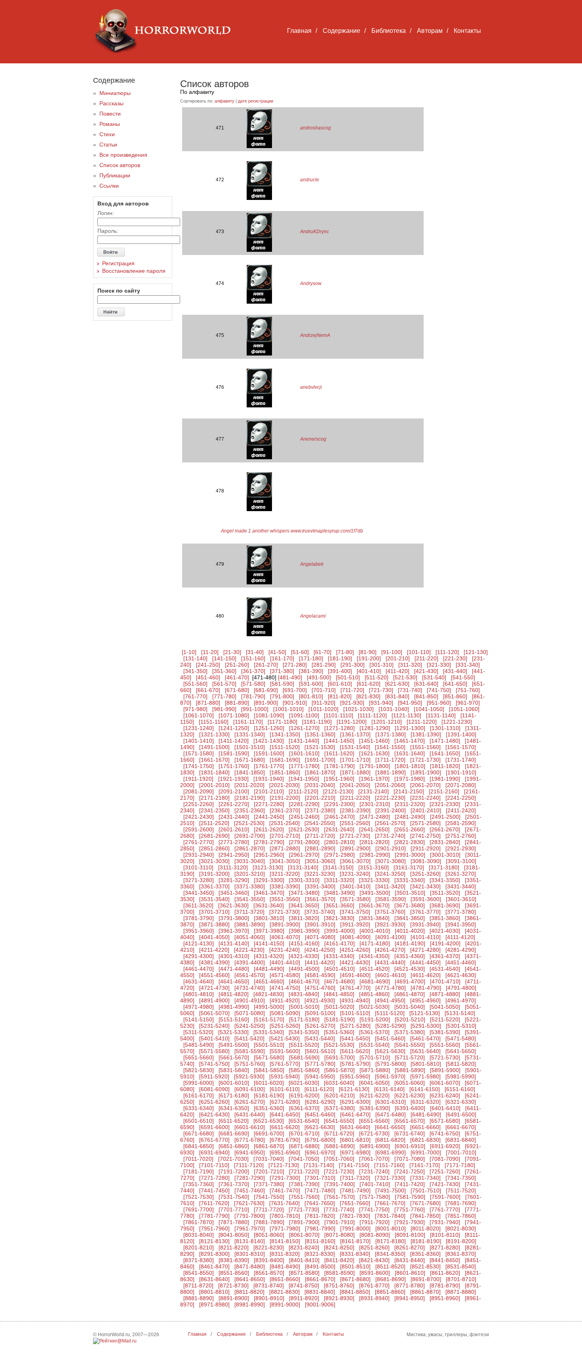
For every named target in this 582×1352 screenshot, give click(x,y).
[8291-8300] (214, 1254)
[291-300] (352, 665)
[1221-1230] (456, 722)
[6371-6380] (339, 1108)
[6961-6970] (320, 1152)
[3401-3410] (355, 886)
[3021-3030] (214, 861)
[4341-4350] (374, 956)
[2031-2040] (319, 785)
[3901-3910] (320, 924)
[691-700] (295, 690)
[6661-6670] (460, 1127)
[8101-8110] (445, 1235)
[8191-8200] (461, 1241)
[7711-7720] (269, 1209)
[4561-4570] (249, 975)
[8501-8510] (355, 1266)
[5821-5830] (198, 1070)
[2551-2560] (355, 823)
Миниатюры (115, 93)
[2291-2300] (339, 804)
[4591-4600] (355, 975)
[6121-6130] (354, 1089)
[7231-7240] (374, 1171)
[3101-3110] (198, 867)
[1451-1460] (374, 741)
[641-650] (455, 684)
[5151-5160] (234, 1019)
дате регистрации (255, 101)
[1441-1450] (339, 741)
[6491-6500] (461, 1114)
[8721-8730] (233, 1285)
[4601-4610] (390, 975)
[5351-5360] (339, 1032)
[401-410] (369, 671)
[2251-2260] (198, 804)
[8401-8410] (304, 1260)
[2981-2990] (374, 855)
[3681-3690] (445, 905)
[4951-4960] (425, 1000)
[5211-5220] (445, 1019)
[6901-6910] (410, 1146)
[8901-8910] (269, 1298)
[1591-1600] (269, 753)
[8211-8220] (234, 1247)
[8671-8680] (355, 1279)
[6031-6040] (339, 1083)
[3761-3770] (425, 912)
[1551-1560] (425, 747)
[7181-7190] (198, 1171)
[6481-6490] (426, 1114)
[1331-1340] (249, 734)
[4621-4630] (460, 975)
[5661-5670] (234, 1057)
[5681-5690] (304, 1057)
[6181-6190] (269, 1095)
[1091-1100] (304, 715)
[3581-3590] (390, 899)
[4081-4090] (355, 937)
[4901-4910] (249, 1000)
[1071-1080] (234, 715)
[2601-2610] (234, 829)
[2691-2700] (249, 836)
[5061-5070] (214, 1013)
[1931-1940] (268, 779)
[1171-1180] (282, 722)
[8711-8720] (198, 1285)
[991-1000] (254, 709)
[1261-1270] (304, 728)
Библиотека (388, 30)
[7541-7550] (269, 1197)
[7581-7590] (410, 1197)
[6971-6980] (355, 1152)
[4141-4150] (269, 943)
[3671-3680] (409, 905)
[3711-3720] (249, 912)
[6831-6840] (460, 1140)
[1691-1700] (320, 760)
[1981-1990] (445, 779)
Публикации (114, 175)
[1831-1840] (214, 772)
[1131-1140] (441, 715)
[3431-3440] (460, 886)
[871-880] (208, 703)
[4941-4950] (390, 1000)
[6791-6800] (320, 1140)
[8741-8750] (304, 1285)
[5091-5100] (320, 1013)
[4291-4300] (198, 956)
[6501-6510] (198, 1121)
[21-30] (232, 652)
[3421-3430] (425, 886)
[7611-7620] (214, 1203)
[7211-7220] (304, 1171)
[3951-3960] (198, 931)
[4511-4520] (374, 969)
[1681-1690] (285, 760)
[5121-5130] (424, 1013)
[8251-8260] (374, 1247)
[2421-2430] (198, 817)
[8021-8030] (460, 1228)
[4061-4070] (285, 937)
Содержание (341, 30)
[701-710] (324, 690)
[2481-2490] (410, 817)
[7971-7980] (285, 1228)
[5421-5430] (284, 1038)
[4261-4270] (390, 950)
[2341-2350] (214, 810)
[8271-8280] (445, 1247)
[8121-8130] (214, 1241)
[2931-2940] (198, 855)
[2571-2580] (425, 823)
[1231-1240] (198, 728)
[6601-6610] (249, 1127)
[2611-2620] (269, 829)
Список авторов (119, 165)
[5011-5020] (339, 1007)
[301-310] (381, 665)
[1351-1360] (320, 734)
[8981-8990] (249, 1304)
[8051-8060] (269, 1235)
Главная (299, 30)
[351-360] (224, 671)
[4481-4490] (269, 969)
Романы (109, 124)
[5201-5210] (410, 1019)
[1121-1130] (406, 715)
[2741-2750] (425, 836)
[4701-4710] (445, 981)
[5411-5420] (249, 1038)
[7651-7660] (355, 1203)
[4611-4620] (426, 975)
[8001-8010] (390, 1228)
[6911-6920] (445, 1146)
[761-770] (195, 696)
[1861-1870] (320, 772)
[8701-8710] (461, 1279)
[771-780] (224, 696)
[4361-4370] (445, 956)
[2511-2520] (214, 823)
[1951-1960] (339, 779)
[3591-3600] (426, 899)
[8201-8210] (198, 1247)
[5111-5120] (390, 1013)
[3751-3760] (390, 912)
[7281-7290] (249, 1178)
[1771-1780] (304, 766)
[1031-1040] (393, 709)
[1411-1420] (234, 741)
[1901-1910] (461, 772)
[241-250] (208, 665)
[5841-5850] (269, 1070)
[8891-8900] (234, 1298)
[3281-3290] (234, 880)
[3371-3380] (249, 886)
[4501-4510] (339, 969)
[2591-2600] (198, 829)
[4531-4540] (445, 969)
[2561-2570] (390, 823)
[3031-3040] (249, 861)
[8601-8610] (410, 1273)
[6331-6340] (198, 1108)
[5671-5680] (269, 1057)
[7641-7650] (319, 1203)
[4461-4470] (198, 969)
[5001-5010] (304, 1007)
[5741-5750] (214, 1064)
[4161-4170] (339, 943)
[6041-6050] (374, 1083)
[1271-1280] (339, 728)
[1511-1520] (285, 747)
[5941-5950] (319, 1076)
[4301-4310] (234, 956)
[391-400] (340, 671)
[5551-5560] (445, 1045)
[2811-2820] (374, 842)
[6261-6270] (249, 1102)
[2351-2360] (249, 810)
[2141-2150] (409, 791)
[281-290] (324, 665)
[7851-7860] (460, 1216)
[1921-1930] (233, 779)
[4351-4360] (409, 956)
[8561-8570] (269, 1273)
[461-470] (237, 677)
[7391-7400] (339, 1184)
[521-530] (405, 677)
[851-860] (455, 696)
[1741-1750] (198, 766)
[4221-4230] (249, 950)
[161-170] (282, 658)
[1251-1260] (269, 728)
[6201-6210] (339, 1095)
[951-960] (439, 703)
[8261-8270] (409, 1247)
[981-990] (224, 709)
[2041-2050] (355, 785)
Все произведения (123, 155)
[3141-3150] (338, 867)
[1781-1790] (339, 766)
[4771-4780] (390, 988)
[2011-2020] (249, 785)
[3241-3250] (390, 874)
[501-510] (348, 677)
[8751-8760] (339, 1285)
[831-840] (397, 696)
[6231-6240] (445, 1095)
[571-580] (253, 684)
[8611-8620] (445, 1273)
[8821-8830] (284, 1292)
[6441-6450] (285, 1114)
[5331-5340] (268, 1032)
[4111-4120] (460, 937)
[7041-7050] (304, 1159)
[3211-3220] (285, 874)
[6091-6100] (249, 1089)
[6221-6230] (409, 1095)
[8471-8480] (249, 1266)
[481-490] (290, 677)
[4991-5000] (269, 1007)
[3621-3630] (233, 905)
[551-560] (195, 684)
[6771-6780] (249, 1140)
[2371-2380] (320, 810)
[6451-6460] (320, 1114)
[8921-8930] (339, 1298)
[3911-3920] (355, 924)
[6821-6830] (425, 1140)
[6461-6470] (355, 1114)
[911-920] (323, 703)
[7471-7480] (320, 1190)
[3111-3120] (233, 867)
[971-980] (195, 709)
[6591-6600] (214, 1127)
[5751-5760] (249, 1064)
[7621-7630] (249, 1203)
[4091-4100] (390, 937)
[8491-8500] (320, 1266)
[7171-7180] (460, 1165)
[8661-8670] (320, 1279)
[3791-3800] (234, 918)
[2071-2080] (460, 785)
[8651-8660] (285, 1279)
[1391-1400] (461, 734)
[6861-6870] (269, 1146)
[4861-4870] (409, 994)
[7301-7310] (320, 1178)
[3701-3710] (214, 912)
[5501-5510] (269, 1045)
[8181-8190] (426, 1241)
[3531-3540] (214, 899)
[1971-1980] (409, 779)
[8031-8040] (198, 1235)
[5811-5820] (461, 1064)
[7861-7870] (198, 1222)
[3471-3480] (304, 893)
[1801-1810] (410, 766)
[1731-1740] (460, 760)
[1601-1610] (304, 753)
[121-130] (476, 652)
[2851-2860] (214, 848)
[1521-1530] (319, 747)
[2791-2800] (304, 842)
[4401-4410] (285, 962)
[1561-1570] (460, 747)
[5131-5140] (460, 1013)
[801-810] (311, 696)
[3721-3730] (284, 912)
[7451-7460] (249, 1190)
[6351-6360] (269, 1108)
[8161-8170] (355, 1241)
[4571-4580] (285, 975)
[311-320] (410, 665)
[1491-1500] (214, 747)
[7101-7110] (214, 1165)
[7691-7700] (198, 1209)
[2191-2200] (285, 798)
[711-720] (352, 690)
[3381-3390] (285, 886)
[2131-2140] (373, 791)
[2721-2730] (355, 836)
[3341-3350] (445, 880)
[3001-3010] (445, 855)
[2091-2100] (234, 791)
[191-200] (369, 658)
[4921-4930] (319, 1000)
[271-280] (295, 665)
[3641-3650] (304, 905)
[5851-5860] (304, 1070)
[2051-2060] (390, 785)
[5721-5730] (445, 1057)
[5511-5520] (304, 1045)
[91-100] (391, 652)
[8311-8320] (285, 1254)
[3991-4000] (339, 931)
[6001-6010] (234, 1083)
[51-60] (300, 652)
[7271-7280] (214, 1178)
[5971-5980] (425, 1076)
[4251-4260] (355, 950)
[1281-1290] (374, 728)
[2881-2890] (320, 848)
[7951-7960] (214, 1228)
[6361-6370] (304, 1108)
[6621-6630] (319, 1127)
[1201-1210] (386, 722)
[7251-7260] (445, 1171)
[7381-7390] (304, 1184)
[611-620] (368, 684)
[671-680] (237, 690)
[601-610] (340, 684)
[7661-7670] (390, 1203)
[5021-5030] (374, 1007)
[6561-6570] (409, 1121)
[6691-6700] (269, 1133)
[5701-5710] (374, 1057)
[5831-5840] (234, 1070)
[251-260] (237, 665)
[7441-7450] (214, 1190)
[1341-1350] (285, 734)
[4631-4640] (198, 981)
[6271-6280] (285, 1102)
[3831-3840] (374, 918)
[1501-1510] (249, 747)
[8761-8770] (374, 1285)
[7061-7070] (374, 1159)
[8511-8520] (390, 1266)
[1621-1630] (374, 753)
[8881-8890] (198, 1298)
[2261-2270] (234, 804)
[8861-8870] (425, 1292)
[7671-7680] (425, 1203)
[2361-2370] (285, 810)
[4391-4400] (249, 962)
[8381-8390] (234, 1260)
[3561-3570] (320, 899)
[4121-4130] (198, 943)
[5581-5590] (249, 1051)
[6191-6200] (304, 1095)
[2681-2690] (214, 836)
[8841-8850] (355, 1292)
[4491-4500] (304, 969)
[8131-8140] (249, 1241)
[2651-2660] (409, 829)
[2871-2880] (285, 848)
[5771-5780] (320, 1064)
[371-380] (282, 671)
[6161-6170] (198, 1095)
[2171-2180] (214, 798)
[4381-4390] (214, 962)
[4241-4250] (319, 950)
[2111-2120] (303, 791)
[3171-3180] (444, 867)
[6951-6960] (285, 1152)
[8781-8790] (445, 1285)
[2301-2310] (374, 804)
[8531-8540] (460, 1266)
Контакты (467, 30)
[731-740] (410, 690)
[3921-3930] (390, 924)
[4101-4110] (426, 937)
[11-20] (210, 652)
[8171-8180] (390, 1241)
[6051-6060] (409, 1083)
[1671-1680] (249, 760)
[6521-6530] (268, 1121)
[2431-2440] (234, 817)
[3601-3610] (461, 899)
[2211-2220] (355, 798)
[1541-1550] (390, 747)
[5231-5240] (214, 1026)
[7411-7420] (410, 1184)
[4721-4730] (214, 988)
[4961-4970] (460, 1000)
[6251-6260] (214, 1102)
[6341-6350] (234, 1108)
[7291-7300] (285, 1178)
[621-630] (397, 684)
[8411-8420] (339, 1260)
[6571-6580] (445, 1121)
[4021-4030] (445, 931)
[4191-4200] (445, 943)
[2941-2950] (234, 855)
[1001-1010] (288, 709)
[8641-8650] (249, 1279)
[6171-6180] (234, 1095)
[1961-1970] (374, 779)
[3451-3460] (234, 893)
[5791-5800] (390, 1064)
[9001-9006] (320, 1304)
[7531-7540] (234, 1197)
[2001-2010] (214, 785)
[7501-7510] (426, 1190)
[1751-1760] (234, 766)
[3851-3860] (445, 918)
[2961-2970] (304, 855)
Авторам (430, 30)
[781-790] (253, 696)
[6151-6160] (460, 1089)
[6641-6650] (390, 1127)
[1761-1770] (269, 766)
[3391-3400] (320, 886)
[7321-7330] (390, 1178)
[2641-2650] (374, 829)
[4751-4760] (320, 988)
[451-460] (208, 677)
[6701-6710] (304, 1133)
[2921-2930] (460, 848)
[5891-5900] (445, 1070)
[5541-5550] (409, 1045)
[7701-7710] (234, 1209)
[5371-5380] (409, 1032)
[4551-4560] (214, 975)
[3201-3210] (249, 874)
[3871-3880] (214, 924)
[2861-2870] (249, 848)
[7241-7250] (409, 1171)
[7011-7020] (198, 1159)
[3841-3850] (409, 918)
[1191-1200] (352, 722)
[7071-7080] (409, 1159)
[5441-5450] (355, 1038)
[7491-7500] (390, 1190)
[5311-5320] (198, 1032)
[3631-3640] (268, 905)
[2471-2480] (374, 817)
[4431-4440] (390, 962)
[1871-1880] (355, 772)
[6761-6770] (214, 1140)
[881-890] (237, 703)
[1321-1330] (214, 734)
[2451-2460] (304, 817)
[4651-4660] (269, 981)
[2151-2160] (444, 791)
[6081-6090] (214, 1089)
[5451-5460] (390, 1038)
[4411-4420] (320, 962)
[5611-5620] (355, 1051)
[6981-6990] (390, 1152)
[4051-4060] (249, 937)
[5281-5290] (390, 1026)
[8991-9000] (285, 1304)
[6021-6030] (304, 1083)
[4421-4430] (355, 962)
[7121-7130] (283, 1165)
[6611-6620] (285, 1127)
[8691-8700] (426, 1279)
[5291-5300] (426, 1026)
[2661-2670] (445, 829)
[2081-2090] (198, 791)
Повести (110, 113)
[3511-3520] (445, 893)
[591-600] (311, 684)
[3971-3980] (269, 931)
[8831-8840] (319, 1292)
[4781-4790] (426, 988)
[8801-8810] (214, 1292)
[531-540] (434, 677)
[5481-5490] (198, 1045)
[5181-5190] (339, 1019)
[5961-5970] (390, 1076)
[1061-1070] (198, 715)
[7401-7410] (374, 1184)
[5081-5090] (285, 1013)
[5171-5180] (304, 1019)
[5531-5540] (374, 1045)
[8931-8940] (374, 1298)
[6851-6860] (234, 1146)
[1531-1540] (355, 747)
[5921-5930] (249, 1076)
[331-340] (468, 665)
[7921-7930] (409, 1222)
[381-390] (311, 671)
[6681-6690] (234, 1133)
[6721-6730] (374, 1133)
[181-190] (340, 658)
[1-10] (189, 652)
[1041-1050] (429, 709)
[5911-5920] (214, 1076)
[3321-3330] (374, 880)
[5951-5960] (355, 1076)
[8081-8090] (374, 1235)
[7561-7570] (339, 1197)
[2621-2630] (304, 829)
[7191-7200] (234, 1171)
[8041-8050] (234, 1235)
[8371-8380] (198, 1260)
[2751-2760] (460, 836)
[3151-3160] (373, 867)
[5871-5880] (374, 1070)
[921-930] (352, 703)
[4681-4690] (374, 981)
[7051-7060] (339, 1159)
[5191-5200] (374, 1019)
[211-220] (426, 658)
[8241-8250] (339, 1247)
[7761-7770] (445, 1209)
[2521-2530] (249, 823)
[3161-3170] (409, 867)
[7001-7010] (461, 1152)
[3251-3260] (425, 874)
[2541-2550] (319, 823)
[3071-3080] (390, 861)
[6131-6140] (389, 1089)
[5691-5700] (339, 1057)
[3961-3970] (234, 931)
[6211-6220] (374, 1095)
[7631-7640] (284, 1203)
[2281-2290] (304, 804)
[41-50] (277, 652)
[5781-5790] (355, 1064)
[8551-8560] (234, 1273)
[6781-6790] (285, 1140)
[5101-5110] (355, 1013)
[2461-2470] (339, 817)
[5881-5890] (410, 1070)
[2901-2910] (390, 848)
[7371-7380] (269, 1184)
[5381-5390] (445, 1032)
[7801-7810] (285, 1216)
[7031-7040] (268, 1159)
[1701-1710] (355, 760)
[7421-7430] (445, 1184)
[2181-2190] (249, 798)
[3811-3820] (304, 918)
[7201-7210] (269, 1171)
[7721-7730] (304, 1209)
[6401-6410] (445, 1108)
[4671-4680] (339, 981)
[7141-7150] (354, 1165)
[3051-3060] (320, 861)
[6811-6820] (390, 1140)
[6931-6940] (214, 1152)
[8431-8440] (409, 1260)
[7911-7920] (374, 1222)
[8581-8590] (339, 1273)
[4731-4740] (249, 988)
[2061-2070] (425, 785)
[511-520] (376, 677)
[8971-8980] (214, 1304)
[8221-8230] (268, 1247)
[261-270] (266, 665)
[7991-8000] (355, 1228)
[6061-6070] (445, 1083)
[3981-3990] (304, 931)
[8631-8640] (214, 1279)
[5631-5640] (425, 1051)
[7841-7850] (425, 1216)
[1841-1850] (249, 772)
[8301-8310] (249, 1254)
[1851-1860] (285, 772)
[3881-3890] (249, 924)
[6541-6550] (339, 1121)
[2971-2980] (339, 855)
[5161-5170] (269, 1019)
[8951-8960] (445, 1298)
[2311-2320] (410, 804)
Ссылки (109, 186)
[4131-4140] (234, 943)
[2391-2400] (390, 810)
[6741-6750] (445, 1133)
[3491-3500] (374, 893)
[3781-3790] (198, 918)
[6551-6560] (374, 1121)
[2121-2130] (338, 791)
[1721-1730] (425, 760)
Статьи (108, 144)
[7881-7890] (269, 1222)
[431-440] (455, 671)
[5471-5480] (460, 1038)
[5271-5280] (355, 1026)
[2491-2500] (445, 817)
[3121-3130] (268, 867)
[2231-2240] (425, 798)
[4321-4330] (304, 956)
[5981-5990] (460, 1076)
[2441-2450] (269, 817)
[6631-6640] (355, 1127)
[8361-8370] (460, 1254)
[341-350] (195, 671)
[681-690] (266, 690)
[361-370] (253, 671)
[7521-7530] (198, 1197)
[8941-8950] (409, 1298)
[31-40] (255, 652)
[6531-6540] (304, 1121)
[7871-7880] (234, 1222)
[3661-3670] (374, 905)
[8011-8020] (426, 1228)
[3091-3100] (461, 861)
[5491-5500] (234, 1045)
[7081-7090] (445, 1159)
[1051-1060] (464, 709)
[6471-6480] (390, 1114)
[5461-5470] (425, 1038)
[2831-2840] (445, 842)
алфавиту (224, 101)
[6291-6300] (355, 1102)
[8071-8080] (339, 1235)
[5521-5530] (339, 1045)
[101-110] (419, 652)
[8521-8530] (425, 1266)
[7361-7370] (234, 1184)
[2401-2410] (426, 810)
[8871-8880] (460, 1292)
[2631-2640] (339, 829)
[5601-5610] (320, 1051)
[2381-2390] (355, 810)
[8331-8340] (355, 1254)
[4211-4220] (214, 950)
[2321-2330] (445, 804)
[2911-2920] (426, 848)
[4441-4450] (425, 962)
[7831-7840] (390, 1216)
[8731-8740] (268, 1285)
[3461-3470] (269, 893)
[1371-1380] (390, 734)
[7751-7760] (409, 1209)
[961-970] (468, 703)
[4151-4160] (304, 943)
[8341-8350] (390, 1254)
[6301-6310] (390, 1102)
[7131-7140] (319, 1165)
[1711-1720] (390, 760)
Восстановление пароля (133, 271)
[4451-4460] (460, 962)
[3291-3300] (269, 880)
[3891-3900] (285, 924)
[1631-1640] (409, 753)
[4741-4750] (285, 988)
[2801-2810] (339, 842)
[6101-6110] (285, 1089)
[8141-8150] (285, 1241)
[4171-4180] (374, 943)
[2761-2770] (198, 842)
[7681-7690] (460, 1203)
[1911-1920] (198, 779)
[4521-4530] (409, 969)
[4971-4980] (198, 1007)
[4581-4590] (320, 975)
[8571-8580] (304, 1273)
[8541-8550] (198, 1273)
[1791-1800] (374, 766)
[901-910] (295, 703)
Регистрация (118, 263)
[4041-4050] (214, 937)
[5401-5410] (214, 1038)
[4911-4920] (285, 1000)
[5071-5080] (249, 1013)
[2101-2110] (269, 791)
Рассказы (111, 103)
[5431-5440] (319, 1038)
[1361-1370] (355, 734)
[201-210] (398, 658)
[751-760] (468, 690)
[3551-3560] (285, 899)
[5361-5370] (374, 1032)
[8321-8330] (319, 1254)
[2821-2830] (409, 842)
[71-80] (345, 652)
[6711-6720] (339, 1133)
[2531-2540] (284, 823)
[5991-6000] (198, 1083)
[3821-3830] (339, 918)
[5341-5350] (304, 1032)
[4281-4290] (460, 950)
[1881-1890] (390, 772)
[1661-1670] (214, 760)
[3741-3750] (355, 912)
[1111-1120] (372, 715)
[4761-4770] (355, 988)
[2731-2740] (390, 836)
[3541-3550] (249, 899)
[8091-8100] (410, 1235)
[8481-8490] (285, 1266)
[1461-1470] (409, 741)
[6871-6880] (304, 1146)
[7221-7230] (339, 1171)
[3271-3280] (198, 880)
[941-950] (410, 703)
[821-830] (368, 696)
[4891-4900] (214, 1000)
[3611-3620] (198, 905)
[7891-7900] (304, 1222)
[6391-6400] (410, 1108)
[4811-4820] (234, 994)
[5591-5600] (285, 1051)
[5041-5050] (445, 1007)
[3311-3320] (339, 880)
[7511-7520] (461, 1190)
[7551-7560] (304, 1197)
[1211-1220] (422, 722)
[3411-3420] (390, 886)
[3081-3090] (426, 861)
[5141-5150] (198, 1019)
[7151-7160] (389, 1165)
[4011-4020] (410, 931)
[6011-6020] (269, 1083)
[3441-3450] (198, 893)
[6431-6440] (249, 1114)
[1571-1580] (198, 753)
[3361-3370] (214, 886)
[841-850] (426, 696)
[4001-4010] (374, 931)
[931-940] (381, 703)
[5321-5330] (233, 1032)
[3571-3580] (355, 899)
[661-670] (208, 690)
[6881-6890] (339, 1146)
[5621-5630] (390, 1051)
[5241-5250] (249, 1026)
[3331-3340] (409, 880)
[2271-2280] (269, 804)
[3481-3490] (339, 893)
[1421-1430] (268, 741)
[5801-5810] (426, 1064)
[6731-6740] (409, 1133)
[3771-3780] (460, 912)
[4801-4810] (198, 994)
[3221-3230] (319, 874)
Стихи (107, 134)
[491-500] (319, 677)
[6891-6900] (374, 1146)
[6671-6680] (198, 1133)
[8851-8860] (390, 1292)
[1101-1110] (338, 715)
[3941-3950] (460, 924)
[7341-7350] (460, 1178)
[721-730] (381, 690)
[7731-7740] (339, 1209)
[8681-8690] (390, 1279)
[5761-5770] (285, 1064)
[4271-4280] (425, 950)
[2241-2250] (460, 798)
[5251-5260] (285, 1026)
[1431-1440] (304, 741)
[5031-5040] (409, 1007)
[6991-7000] (426, 1152)
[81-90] (368, 652)
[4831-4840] (304, 994)
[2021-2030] (284, 785)
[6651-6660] (425, 1127)
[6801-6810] (355, 1140)
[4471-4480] (234, 969)
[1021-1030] (358, 709)
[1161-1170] (248, 722)
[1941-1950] (304, 779)
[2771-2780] (234, 842)
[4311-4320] (269, 956)
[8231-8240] (304, 1247)
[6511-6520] (234, 1121)
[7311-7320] (355, 1178)
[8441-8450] (445, 1260)
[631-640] (426, 684)
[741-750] (439, 690)
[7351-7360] (198, 1184)
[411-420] (397, 671)
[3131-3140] (303, 867)
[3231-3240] (355, 874)
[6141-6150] (424, 1089)
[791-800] (282, 696)
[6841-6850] (198, 1146)
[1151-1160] (213, 722)
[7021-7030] (233, 1159)
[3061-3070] (355, 861)
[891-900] (266, 703)
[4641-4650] (234, 981)
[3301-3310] (304, 880)
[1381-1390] (426, 734)
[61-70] (322, 652)
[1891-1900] (426, 772)
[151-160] (253, 658)
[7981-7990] (320, 1228)
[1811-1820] (445, 766)
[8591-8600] (374, 1273)
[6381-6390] (374, 1108)
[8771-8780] (409, 1285)
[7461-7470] (285, 1190)
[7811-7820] (320, 1216)
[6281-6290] (320, 1102)
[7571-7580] (374, 1197)
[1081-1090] (269, 715)
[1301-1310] (445, 728)
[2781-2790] (269, 842)
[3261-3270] (460, 874)
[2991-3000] (410, 855)
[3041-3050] (285, 861)
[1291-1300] (410, 728)
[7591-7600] (445, 1197)
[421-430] (426, 671)
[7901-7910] (339, 1222)
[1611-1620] (339, 753)
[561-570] (224, 684)
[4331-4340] (339, 956)
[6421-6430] (214, 1114)
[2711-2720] (320, 836)
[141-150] (224, 658)
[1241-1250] (234, 728)
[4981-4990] (234, 1007)
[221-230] (455, 658)
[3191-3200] (214, 874)
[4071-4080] (320, 937)
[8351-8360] (425, 1254)
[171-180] (311, 658)
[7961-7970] (249, 1228)
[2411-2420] (461, 810)
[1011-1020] (323, 709)
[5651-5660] (198, 1057)
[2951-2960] (269, 855)
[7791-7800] (249, 1216)
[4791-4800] (461, 988)
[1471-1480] (445, 741)
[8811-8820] (249, 1292)
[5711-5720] (410, 1057)
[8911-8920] (304, 1298)
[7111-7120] (249, 1165)
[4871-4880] (445, 994)
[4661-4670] (304, 981)
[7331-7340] (425, 1178)
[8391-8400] (269, 1260)
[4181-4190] (410, 943)
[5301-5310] (461, 1026)
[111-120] (447, 652)
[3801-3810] (269, 918)
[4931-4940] (355, 1000)
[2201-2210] (320, 798)
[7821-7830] (355, 1216)
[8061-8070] (304, 1235)
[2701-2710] (285, 836)
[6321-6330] (460, 1102)
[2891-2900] (355, 848)
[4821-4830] (268, 994)
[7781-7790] (214, 1216)
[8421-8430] (374, 1260)
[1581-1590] (234, 753)
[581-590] (282, 684)
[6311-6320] (426, 1102)
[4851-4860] (374, 994)
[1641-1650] (445, 753)
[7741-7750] (374, 1209)
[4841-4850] (339, 994)
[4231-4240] (284, 950)
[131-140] (195, 658)
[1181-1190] (317, 722)
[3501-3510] (410, 893)
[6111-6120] (319, 1089)
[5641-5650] (460, 1051)
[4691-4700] (410, 981)
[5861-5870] (339, 1070)
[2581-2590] (460, 823)
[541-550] (463, 677)
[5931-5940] (284, 1076)
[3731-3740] (319, 912)
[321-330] (439, 665)
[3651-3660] (339, 905)
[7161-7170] (424, 1165)
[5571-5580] (214, 1051)
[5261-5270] (320, 1026)
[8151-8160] (320, 1241)
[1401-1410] (198, 741)
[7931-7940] (445, 1222)
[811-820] (340, 696)
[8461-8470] (214, 1266)
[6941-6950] (249, 1152)
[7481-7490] (355, 1190)
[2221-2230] (390, 798)
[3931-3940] (425, 924)
